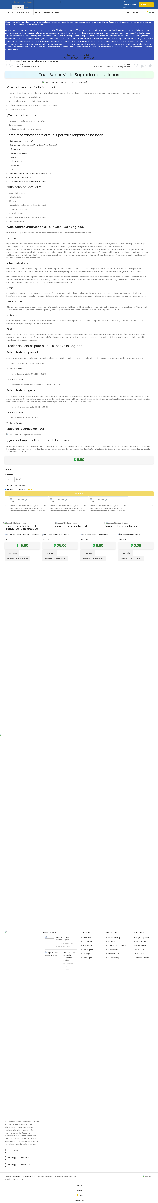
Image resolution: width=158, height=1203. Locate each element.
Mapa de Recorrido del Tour (21, 177)
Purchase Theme (141, 957)
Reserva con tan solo (93, 558)
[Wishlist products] (142, 12)
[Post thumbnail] (49, 942)
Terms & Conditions (117, 945)
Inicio (7, 61)
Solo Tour (16, 61)
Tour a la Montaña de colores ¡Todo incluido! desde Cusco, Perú (57, 535)
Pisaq (13, 169)
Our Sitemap (114, 957)
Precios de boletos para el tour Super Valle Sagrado (31, 173)
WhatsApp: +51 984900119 (19, 1157)
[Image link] (16, 1024)
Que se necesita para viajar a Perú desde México (69, 956)
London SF (87, 941)
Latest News (113, 953)
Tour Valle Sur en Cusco (128, 534)
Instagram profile (141, 937)
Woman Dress (140, 945)
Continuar (79, 494)
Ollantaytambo (17, 161)
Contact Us (113, 949)
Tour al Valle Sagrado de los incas (94, 534)
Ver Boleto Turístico (14, 369)
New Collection (140, 941)
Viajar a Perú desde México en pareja (64, 938)
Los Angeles (88, 949)
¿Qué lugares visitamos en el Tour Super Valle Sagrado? (33, 145)
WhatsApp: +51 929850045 (19, 1164)
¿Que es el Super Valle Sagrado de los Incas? (28, 181)
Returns (111, 941)
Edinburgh (87, 945)
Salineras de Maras (19, 153)
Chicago (86, 953)
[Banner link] (28, 523)
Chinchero (15, 149)
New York (87, 937)
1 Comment (65, 946)
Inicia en (8, 469)
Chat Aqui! (146, 4)
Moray (13, 157)
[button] (6, 505)
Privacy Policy (114, 937)
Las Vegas (87, 957)
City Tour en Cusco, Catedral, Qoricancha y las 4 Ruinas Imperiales (22, 535)
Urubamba (15, 165)
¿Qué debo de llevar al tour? (21, 141)
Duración (9, 474)
